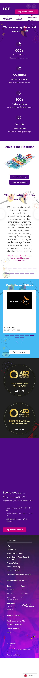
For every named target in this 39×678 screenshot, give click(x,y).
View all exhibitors (20, 352)
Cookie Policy (11, 652)
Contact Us (11, 550)
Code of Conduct (13, 570)
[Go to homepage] (6, 9)
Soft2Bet (7, 327)
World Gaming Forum (14, 553)
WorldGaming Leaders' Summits (12, 598)
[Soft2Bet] (19, 308)
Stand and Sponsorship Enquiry (19, 574)
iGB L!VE (10, 593)
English (30, 676)
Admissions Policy (13, 655)
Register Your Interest (26, 12)
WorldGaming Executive (11, 608)
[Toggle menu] (34, 6)
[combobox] (30, 675)
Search (28, 6)
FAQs (9, 546)
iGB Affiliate (11, 590)
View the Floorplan (19, 182)
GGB (22, 597)
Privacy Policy (12, 563)
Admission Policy (13, 567)
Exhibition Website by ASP (24, 649)
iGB (22, 590)
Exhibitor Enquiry (19, 177)
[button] (7, 273)
